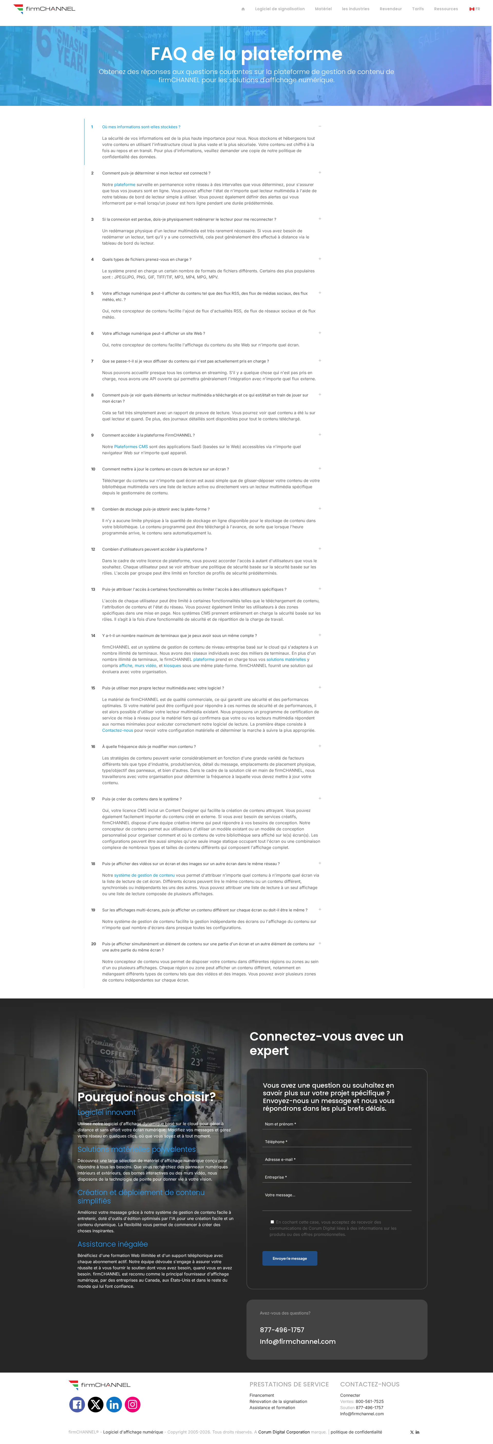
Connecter (350, 1395)
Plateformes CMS (131, 446)
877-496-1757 (369, 1407)
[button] (205, 142)
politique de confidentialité (356, 1431)
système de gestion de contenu (144, 875)
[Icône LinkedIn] (417, 1432)
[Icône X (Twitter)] (412, 1432)
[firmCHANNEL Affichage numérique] (44, 9)
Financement (262, 1395)
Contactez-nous (117, 730)
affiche (125, 665)
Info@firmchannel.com (362, 1413)
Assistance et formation (272, 1407)
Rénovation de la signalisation (278, 1401)
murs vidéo (145, 665)
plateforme (124, 184)
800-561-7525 (370, 1401)
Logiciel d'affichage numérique (133, 1431)
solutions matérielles (286, 659)
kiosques (172, 665)
